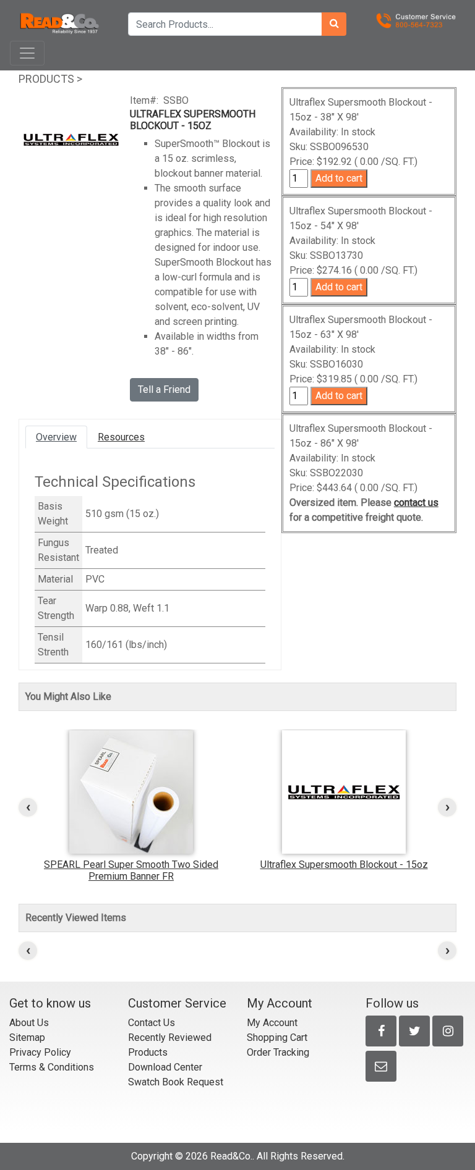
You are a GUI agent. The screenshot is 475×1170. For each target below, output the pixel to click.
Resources (121, 437)
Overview (56, 437)
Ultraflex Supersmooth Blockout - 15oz (344, 864)
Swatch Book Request (175, 1082)
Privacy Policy (40, 1052)
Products (46, 78)
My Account (272, 1023)
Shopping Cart (277, 1037)
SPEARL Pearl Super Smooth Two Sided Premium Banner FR (131, 870)
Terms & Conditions (51, 1067)
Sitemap (27, 1037)
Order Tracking (278, 1052)
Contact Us (151, 1023)
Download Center (165, 1067)
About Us (29, 1023)
